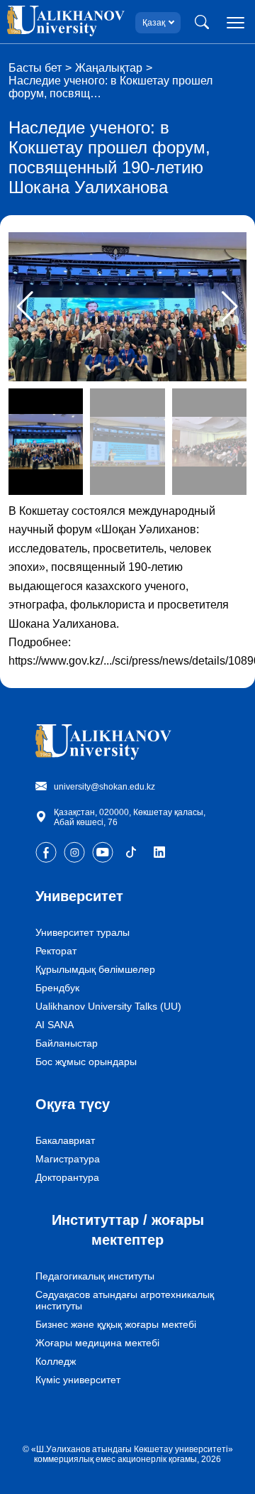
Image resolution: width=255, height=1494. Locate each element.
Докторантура (67, 1177)
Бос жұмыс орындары (86, 1061)
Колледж (55, 1361)
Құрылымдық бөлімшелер (95, 969)
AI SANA (54, 1024)
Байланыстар (66, 1043)
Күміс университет (77, 1379)
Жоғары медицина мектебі (97, 1342)
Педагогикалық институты (94, 1276)
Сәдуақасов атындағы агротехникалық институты (124, 1300)
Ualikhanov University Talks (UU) (108, 1006)
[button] (229, 306)
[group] (127, 306)
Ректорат (55, 950)
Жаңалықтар (108, 68)
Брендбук (57, 987)
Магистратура (67, 1159)
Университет (79, 896)
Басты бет (35, 68)
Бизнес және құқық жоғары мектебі (115, 1324)
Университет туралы (82, 932)
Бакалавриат (65, 1140)
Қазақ (153, 23)
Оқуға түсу (72, 1104)
